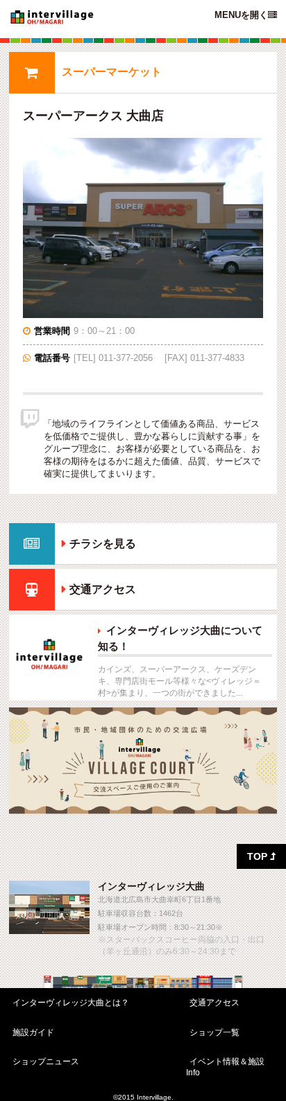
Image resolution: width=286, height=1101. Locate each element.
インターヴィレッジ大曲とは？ (70, 1002)
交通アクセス (102, 589)
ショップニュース (45, 1061)
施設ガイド (33, 1032)
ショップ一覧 (214, 1032)
